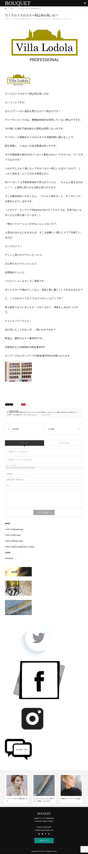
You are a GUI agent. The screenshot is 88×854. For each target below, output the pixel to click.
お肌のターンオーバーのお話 (43, 798)
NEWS (23, 19)
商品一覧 (55, 19)
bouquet (16, 411)
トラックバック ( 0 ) (63, 443)
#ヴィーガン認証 (14, 415)
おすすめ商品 (40, 19)
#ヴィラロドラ (24, 415)
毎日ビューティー (68, 19)
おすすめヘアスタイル (30, 19)
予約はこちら (44, 840)
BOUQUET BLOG (17, 19)
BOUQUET (18, 3)
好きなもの (60, 19)
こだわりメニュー (48, 19)
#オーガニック (33, 415)
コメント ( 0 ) (24, 443)
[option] (17, 789)
